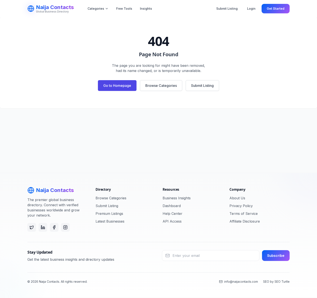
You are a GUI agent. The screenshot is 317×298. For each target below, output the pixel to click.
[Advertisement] (158, 140)
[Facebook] (54, 227)
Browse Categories (161, 85)
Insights (146, 8)
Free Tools (124, 8)
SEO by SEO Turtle (276, 281)
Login (251, 8)
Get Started (275, 8)
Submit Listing (227, 8)
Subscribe (275, 255)
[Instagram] (65, 227)
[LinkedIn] (43, 227)
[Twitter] (31, 227)
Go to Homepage (117, 85)
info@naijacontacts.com (241, 281)
